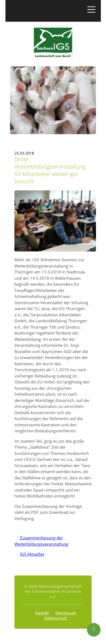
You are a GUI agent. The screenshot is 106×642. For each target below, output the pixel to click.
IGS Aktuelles (29, 554)
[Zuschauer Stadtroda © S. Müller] (55, 250)
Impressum (65, 612)
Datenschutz (55, 618)
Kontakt (42, 612)
